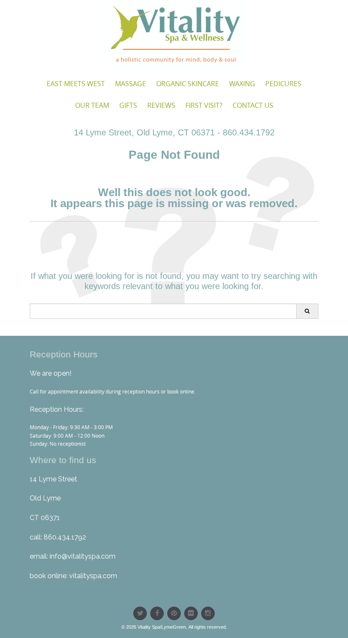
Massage (130, 83)
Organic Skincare (187, 83)
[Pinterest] (174, 613)
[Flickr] (191, 613)
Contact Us (253, 105)
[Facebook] (157, 613)
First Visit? (203, 105)
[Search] (307, 311)
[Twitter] (140, 613)
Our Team (92, 105)
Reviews (161, 105)
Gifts (128, 105)
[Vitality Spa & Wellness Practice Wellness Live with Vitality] (174, 35)
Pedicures (283, 83)
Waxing (242, 83)
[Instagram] (208, 613)
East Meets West (76, 83)
